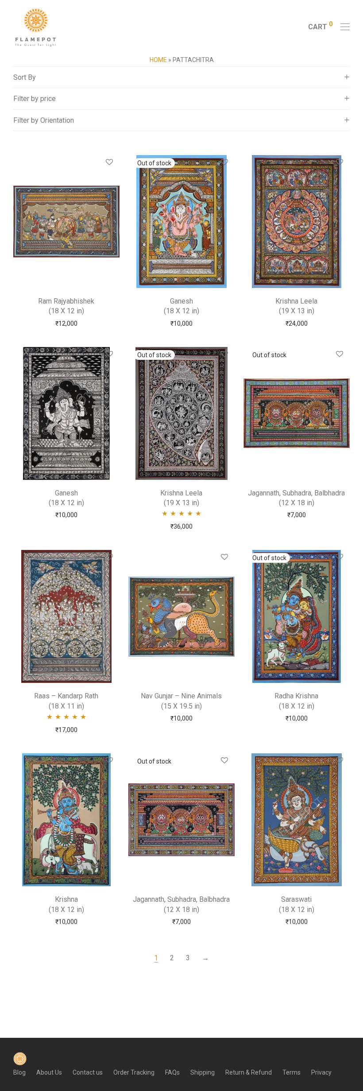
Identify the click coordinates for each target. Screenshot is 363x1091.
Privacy (321, 1072)
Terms (291, 1072)
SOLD (181, 323)
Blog (19, 1072)
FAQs (172, 1072)
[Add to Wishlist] (108, 162)
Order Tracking (133, 1072)
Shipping (202, 1072)
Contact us (88, 1072)
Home (158, 59)
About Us (49, 1072)
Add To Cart (66, 323)
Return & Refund (248, 1072)
